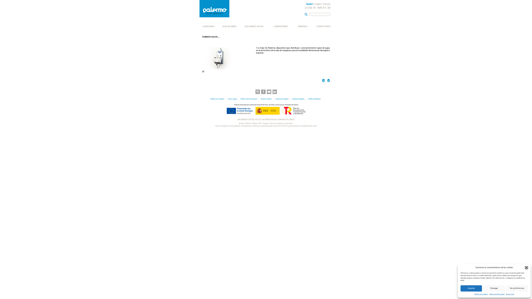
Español (309, 4)
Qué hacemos (229, 26)
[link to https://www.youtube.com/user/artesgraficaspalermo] (269, 91)
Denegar (494, 288)
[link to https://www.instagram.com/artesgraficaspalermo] (257, 91)
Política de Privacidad (497, 294)
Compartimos (281, 26)
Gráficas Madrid (314, 99)
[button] (526, 267)
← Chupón (323, 81)
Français (326, 4)
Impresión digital (282, 99)
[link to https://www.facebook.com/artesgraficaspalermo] (263, 91)
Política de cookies (481, 294)
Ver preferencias (517, 288)
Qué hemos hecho (254, 26)
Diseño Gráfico (266, 99)
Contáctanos (323, 26)
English (318, 4)
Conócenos (208, 26)
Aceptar (471, 288)
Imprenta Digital (298, 99)
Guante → (328, 81)
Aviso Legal (510, 294)
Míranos (302, 26)
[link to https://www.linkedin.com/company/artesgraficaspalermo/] (275, 91)
